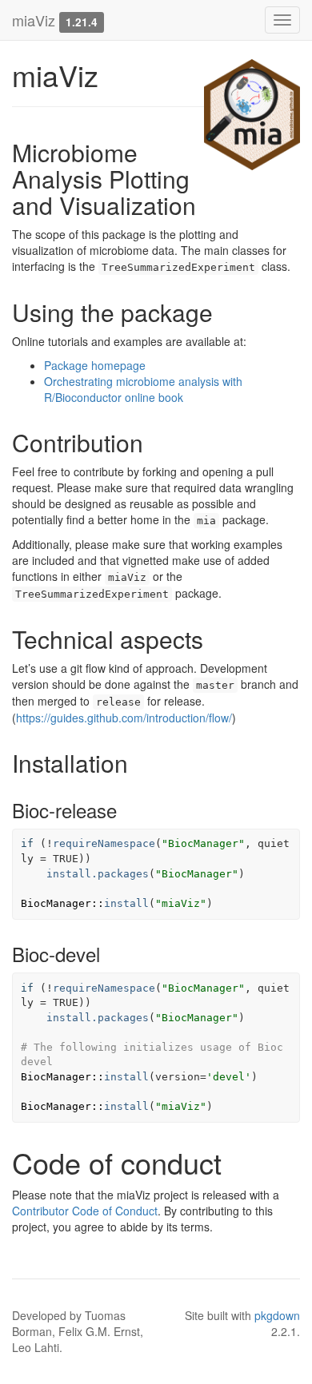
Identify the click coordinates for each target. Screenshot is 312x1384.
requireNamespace (104, 843)
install (126, 903)
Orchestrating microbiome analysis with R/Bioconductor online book (143, 389)
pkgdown (277, 1315)
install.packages (97, 874)
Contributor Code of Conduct (85, 1211)
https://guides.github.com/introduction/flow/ (124, 718)
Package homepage (95, 365)
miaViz (33, 20)
